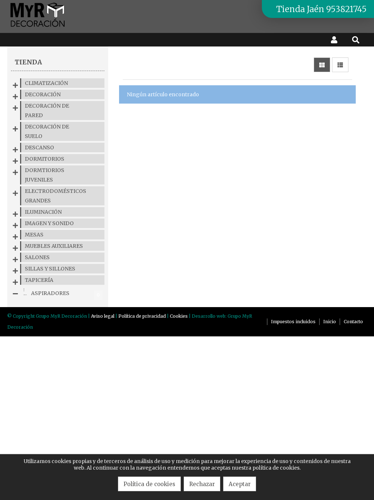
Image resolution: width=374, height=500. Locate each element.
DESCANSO (39, 147)
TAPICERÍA (39, 280)
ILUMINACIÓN (43, 212)
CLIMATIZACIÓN (46, 83)
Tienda (28, 62)
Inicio (329, 321)
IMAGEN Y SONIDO (49, 223)
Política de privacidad (142, 316)
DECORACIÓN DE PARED (47, 110)
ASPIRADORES (65, 294)
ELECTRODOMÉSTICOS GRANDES (55, 196)
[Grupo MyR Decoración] (38, 27)
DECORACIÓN (43, 94)
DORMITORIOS (44, 159)
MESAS (34, 234)
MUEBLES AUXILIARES (54, 246)
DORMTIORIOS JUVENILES (44, 175)
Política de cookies (149, 484)
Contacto (353, 321)
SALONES (37, 257)
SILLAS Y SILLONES (50, 268)
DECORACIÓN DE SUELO (47, 131)
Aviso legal (102, 316)
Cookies (179, 316)
